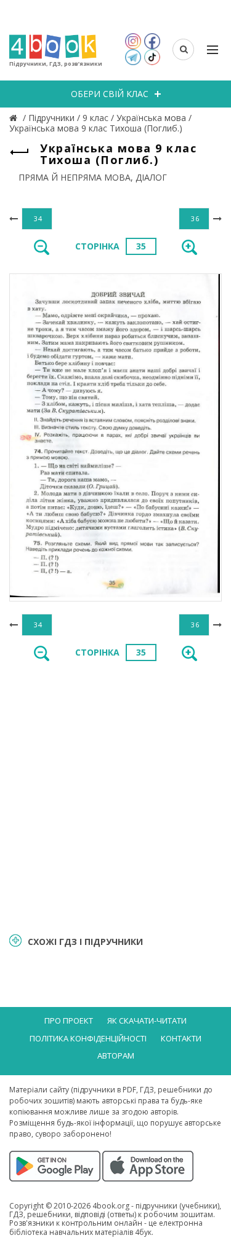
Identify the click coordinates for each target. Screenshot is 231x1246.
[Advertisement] (115, 796)
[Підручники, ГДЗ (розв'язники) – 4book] (14, 117)
